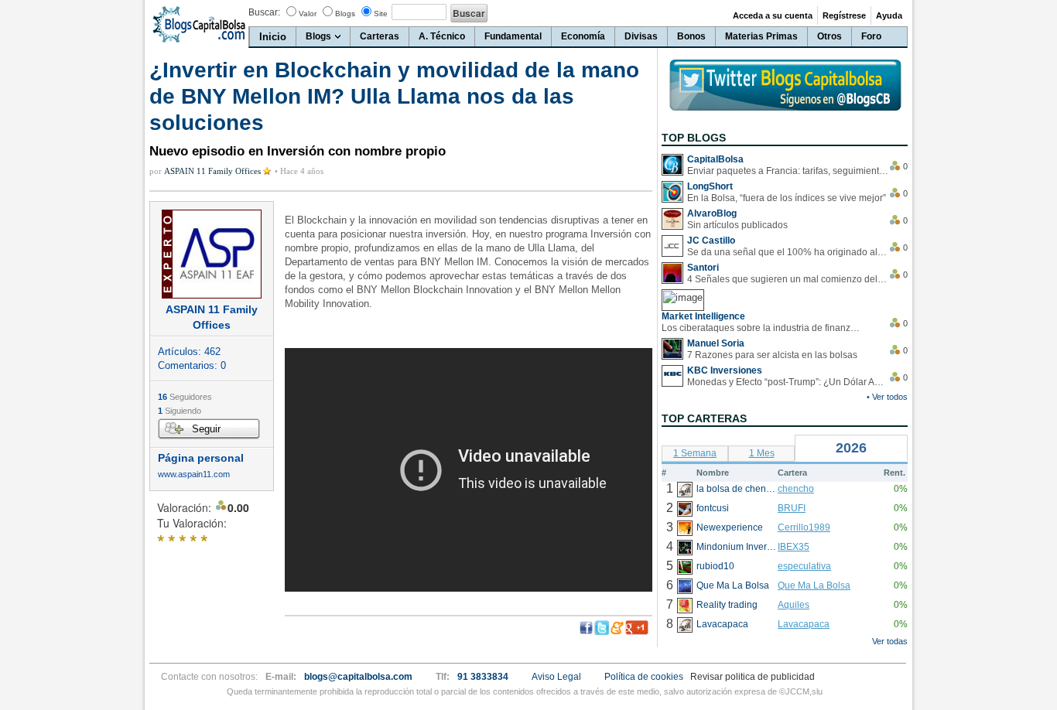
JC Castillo (711, 240)
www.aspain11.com (194, 474)
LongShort (710, 186)
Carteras (379, 36)
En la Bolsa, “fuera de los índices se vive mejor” (786, 198)
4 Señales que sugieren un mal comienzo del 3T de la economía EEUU (787, 279)
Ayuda (889, 15)
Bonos (691, 36)
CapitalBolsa (715, 159)
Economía (583, 36)
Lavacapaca (804, 624)
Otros (829, 36)
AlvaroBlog (712, 213)
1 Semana (695, 453)
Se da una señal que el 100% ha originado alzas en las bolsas (787, 252)
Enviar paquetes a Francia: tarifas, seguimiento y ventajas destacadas (787, 171)
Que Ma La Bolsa (814, 585)
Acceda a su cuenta (772, 15)
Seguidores (185, 396)
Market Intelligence (703, 316)
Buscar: (264, 12)
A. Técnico (442, 36)
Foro (871, 36)
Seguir (206, 429)
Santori (703, 267)
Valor (307, 13)
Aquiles (793, 604)
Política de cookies (643, 676)
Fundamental (513, 36)
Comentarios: (192, 365)
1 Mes (762, 453)
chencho (796, 488)
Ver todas (890, 641)
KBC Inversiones (724, 370)
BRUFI (792, 508)
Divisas (641, 36)
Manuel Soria (715, 343)
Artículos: (189, 351)
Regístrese (844, 15)
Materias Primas (761, 36)
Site (381, 13)
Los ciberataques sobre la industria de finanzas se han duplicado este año (762, 328)
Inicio (272, 37)
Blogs (345, 13)
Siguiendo (179, 410)
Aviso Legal (556, 676)
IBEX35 (793, 546)
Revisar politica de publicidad (752, 676)
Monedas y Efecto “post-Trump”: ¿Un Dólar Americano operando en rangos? (787, 382)
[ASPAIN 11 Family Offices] (211, 254)
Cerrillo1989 (804, 527)
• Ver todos (887, 396)
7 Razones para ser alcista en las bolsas (772, 355)
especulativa (804, 566)
